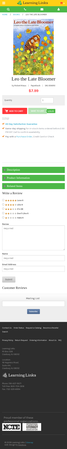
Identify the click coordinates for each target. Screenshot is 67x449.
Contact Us (7, 328)
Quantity (8, 100)
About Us (53, 340)
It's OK (20, 209)
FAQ (59, 340)
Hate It (20, 218)
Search (5, 332)
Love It (20, 200)
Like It (20, 205)
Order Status (19, 328)
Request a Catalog (33, 328)
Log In (51, 111)
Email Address (9, 264)
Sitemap (29, 442)
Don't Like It (23, 213)
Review (5, 224)
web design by (15, 445)
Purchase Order (24, 136)
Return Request (21, 340)
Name (5, 254)
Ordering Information (38, 340)
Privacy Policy (7, 340)
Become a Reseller (50, 328)
